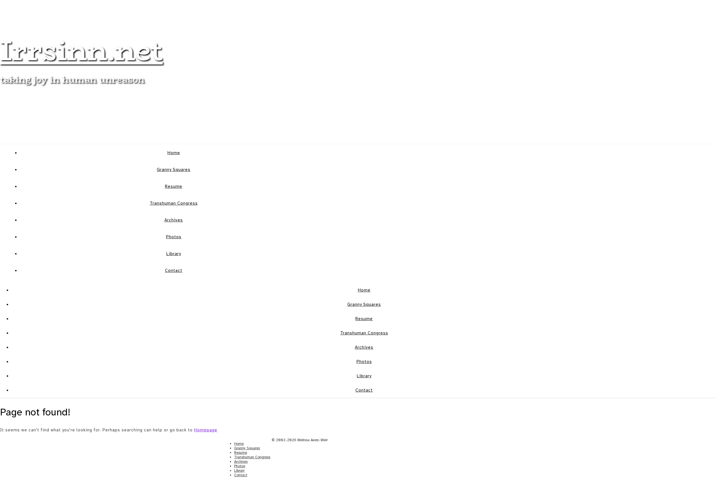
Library (173, 253)
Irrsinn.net (81, 50)
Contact (173, 270)
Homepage (205, 430)
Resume (173, 186)
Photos (173, 236)
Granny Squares (173, 169)
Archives (173, 220)
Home (173, 152)
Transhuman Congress (174, 203)
